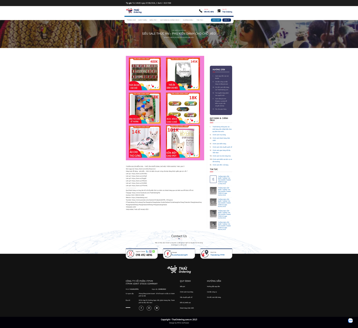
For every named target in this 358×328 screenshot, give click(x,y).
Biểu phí (153, 20)
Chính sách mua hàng (219, 135)
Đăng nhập (216, 20)
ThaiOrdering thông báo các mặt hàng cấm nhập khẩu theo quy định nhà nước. (222, 129)
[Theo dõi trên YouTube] (156, 308)
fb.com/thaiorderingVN (180, 255)
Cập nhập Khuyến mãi (179, 30)
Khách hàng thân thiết (187, 308)
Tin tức (200, 20)
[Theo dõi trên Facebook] (141, 308)
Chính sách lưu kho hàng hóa (222, 156)
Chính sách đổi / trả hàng (220, 165)
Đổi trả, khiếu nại (185, 302)
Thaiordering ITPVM (217, 255)
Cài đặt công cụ (212, 292)
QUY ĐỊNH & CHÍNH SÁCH (169, 20)
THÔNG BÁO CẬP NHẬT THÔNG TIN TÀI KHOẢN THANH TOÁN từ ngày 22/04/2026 (224, 214)
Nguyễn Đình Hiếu (188, 37)
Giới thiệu (142, 20)
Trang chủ (131, 20)
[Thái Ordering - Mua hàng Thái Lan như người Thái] (134, 10)
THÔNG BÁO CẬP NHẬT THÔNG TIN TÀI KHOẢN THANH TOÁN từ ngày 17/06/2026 (224, 180)
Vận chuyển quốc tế (186, 297)
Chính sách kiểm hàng (219, 144)
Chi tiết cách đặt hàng (214, 297)
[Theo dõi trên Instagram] (149, 308)
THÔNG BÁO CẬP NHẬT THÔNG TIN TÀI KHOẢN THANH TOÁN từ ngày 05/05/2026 (224, 202)
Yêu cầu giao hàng (220, 109)
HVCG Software (182, 323)
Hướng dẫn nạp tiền (213, 286)
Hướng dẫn (188, 20)
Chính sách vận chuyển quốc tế (222, 147)
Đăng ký (226, 20)
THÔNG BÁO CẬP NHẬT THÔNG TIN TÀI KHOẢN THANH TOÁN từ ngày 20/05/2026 (224, 191)
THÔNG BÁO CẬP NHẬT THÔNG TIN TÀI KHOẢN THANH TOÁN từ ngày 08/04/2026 (224, 225)
